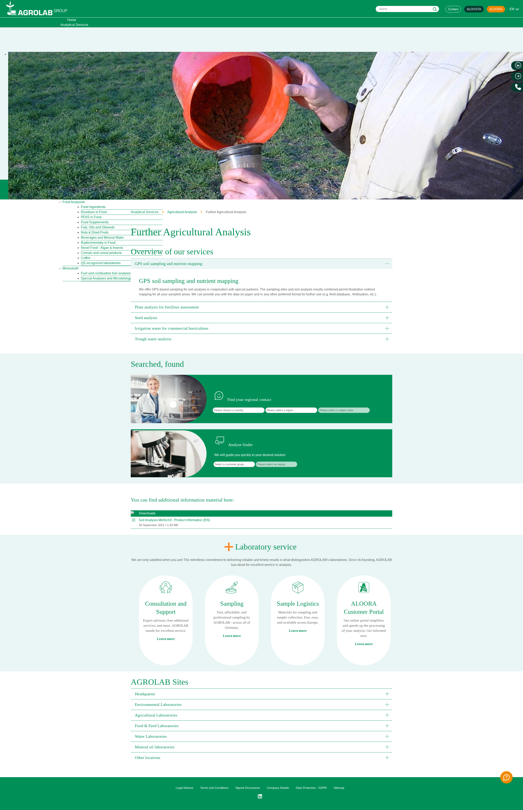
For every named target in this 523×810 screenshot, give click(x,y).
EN (512, 9)
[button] (261, 263)
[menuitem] (71, 20)
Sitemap (339, 787)
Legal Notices (184, 787)
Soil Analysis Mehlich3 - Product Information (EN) (174, 520)
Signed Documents (247, 787)
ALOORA (495, 9)
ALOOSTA (474, 9)
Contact (453, 9)
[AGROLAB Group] (38, 16)
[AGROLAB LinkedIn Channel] (261, 796)
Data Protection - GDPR (311, 787)
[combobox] (407, 9)
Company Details (278, 787)
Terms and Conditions (214, 787)
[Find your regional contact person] (506, 777)
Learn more (166, 639)
